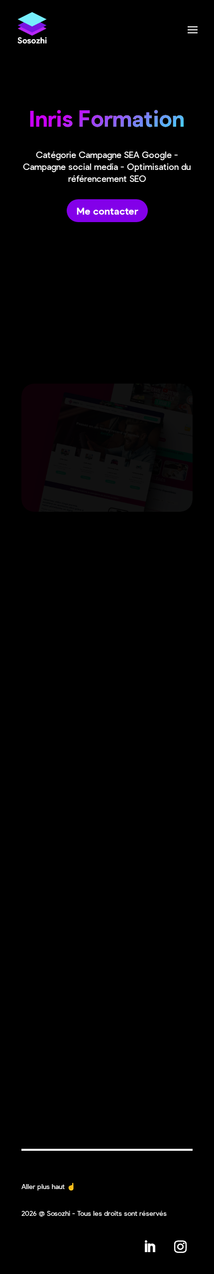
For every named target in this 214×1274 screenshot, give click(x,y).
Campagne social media (70, 166)
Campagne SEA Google (125, 154)
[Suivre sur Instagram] (180, 1246)
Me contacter (107, 211)
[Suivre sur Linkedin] (149, 1246)
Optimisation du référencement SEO (130, 172)
